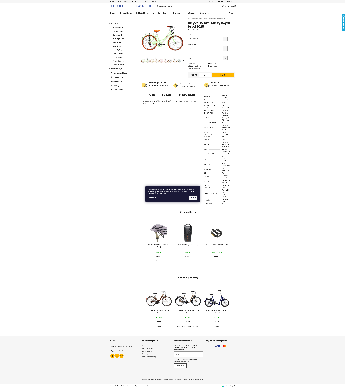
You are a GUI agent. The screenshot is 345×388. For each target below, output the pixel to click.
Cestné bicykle (118, 35)
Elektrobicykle (117, 69)
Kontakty (146, 1)
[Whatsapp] (121, 356)
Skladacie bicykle (118, 65)
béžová (158, 326)
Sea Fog (158, 261)
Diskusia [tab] (166, 94)
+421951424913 (120, 350)
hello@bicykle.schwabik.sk (123, 346)
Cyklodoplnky (117, 77)
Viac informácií (161, 193)
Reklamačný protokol (181, 379)
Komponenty (116, 81)
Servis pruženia (135, 1)
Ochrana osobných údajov (165, 379)
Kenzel (195, 30)
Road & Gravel (117, 90)
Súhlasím (193, 198)
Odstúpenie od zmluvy (196, 379)
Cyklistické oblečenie (120, 73)
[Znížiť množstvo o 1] (200, 75)
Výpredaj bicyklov (119, 50)
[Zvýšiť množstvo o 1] (209, 75)
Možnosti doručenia (194, 69)
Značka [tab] (187, 94)
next (233, 243)
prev (142, 243)
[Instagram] (117, 356)
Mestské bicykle (118, 61)
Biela (178, 326)
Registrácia (230, 1)
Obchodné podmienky (149, 357)
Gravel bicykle (117, 57)
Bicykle (114, 23)
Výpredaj (115, 86)
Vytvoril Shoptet (230, 386)
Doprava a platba (122, 1)
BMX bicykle (117, 46)
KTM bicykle (117, 42)
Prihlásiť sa (180, 366)
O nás (112, 1)
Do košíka (223, 75)
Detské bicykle (118, 31)
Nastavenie (152, 198)
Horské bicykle (118, 27)
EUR (210, 1)
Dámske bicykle (118, 53)
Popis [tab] (152, 94)
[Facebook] (112, 356)
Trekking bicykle (118, 39)
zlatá (183, 326)
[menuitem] (113, 13)
